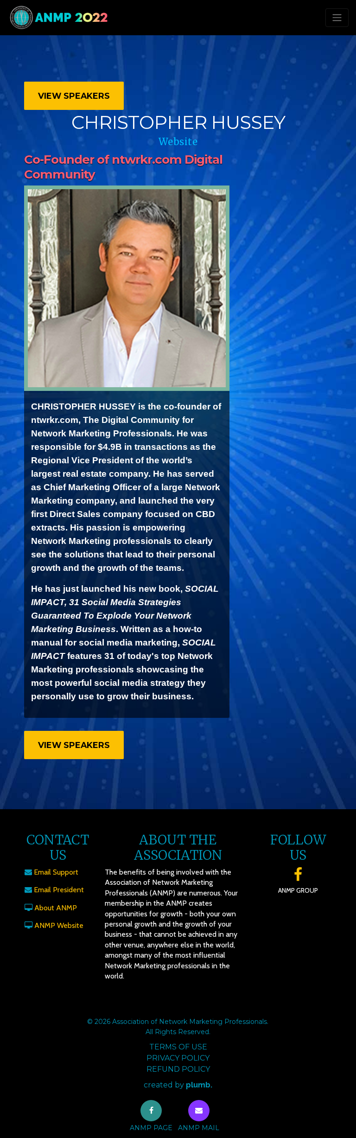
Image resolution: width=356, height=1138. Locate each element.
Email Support (56, 872)
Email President (59, 889)
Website (178, 141)
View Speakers (74, 96)
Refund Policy (178, 1069)
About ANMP (55, 907)
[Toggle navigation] (337, 17)
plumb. (199, 1084)
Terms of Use (178, 1046)
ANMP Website (58, 925)
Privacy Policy (178, 1058)
